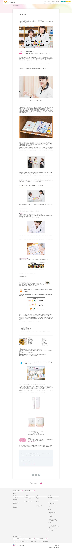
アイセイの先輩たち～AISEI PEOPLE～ (54, 500)
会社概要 (37, 497)
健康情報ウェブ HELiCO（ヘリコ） (28, 501)
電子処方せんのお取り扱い (16, 499)
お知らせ (45, 1)
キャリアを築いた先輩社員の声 (53, 525)
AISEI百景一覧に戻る (34, 483)
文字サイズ (57, 1)
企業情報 (63, 1)
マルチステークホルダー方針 (34, 541)
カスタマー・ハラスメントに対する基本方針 (43, 541)
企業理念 (37, 498)
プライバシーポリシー (15, 541)
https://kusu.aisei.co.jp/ (31, 441)
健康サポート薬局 (15, 503)
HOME (13, 5)
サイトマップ (51, 541)
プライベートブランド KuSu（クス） (28, 498)
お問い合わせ (53, 1)
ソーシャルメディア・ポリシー (22, 541)
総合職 (51, 516)
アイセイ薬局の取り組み (16, 495)
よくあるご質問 (49, 1)
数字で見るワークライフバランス (53, 506)
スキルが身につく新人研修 (52, 519)
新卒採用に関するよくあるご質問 (53, 520)
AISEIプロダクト (26, 495)
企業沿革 (37, 501)
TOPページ (14, 493)
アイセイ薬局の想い (27, 490)
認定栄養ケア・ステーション (16, 506)
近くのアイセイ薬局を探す (16, 490)
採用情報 (68, 1)
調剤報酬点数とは (15, 507)
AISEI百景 (16, 5)
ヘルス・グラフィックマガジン (27, 497)
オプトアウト (28, 541)
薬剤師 (51, 513)
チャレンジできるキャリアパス (52, 503)
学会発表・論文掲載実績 (39, 505)
